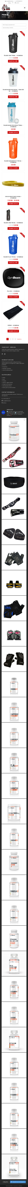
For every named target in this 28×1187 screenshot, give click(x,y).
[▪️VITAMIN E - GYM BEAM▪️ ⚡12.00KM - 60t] (14, 1116)
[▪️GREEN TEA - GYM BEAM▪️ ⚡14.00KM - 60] (14, 684)
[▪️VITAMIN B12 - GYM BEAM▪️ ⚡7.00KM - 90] (14, 1090)
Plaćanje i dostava (7, 368)
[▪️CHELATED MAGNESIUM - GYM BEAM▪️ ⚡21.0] (14, 1166)
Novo (4, 379)
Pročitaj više (13, 61)
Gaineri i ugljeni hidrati (8, 382)
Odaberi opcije (13, 132)
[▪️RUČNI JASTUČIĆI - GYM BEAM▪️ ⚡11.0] (14, 532)
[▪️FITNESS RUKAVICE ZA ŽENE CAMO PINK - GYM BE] (14, 633)
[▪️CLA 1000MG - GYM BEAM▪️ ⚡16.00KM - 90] (14, 760)
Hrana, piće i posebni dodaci (9, 387)
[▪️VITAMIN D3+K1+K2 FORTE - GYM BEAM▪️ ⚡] (14, 938)
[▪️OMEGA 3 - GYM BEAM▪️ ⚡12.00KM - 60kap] (14, 887)
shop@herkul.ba (9, 1)
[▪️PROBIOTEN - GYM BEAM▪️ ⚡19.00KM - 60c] (14, 913)
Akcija (4, 377)
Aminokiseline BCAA (7, 386)
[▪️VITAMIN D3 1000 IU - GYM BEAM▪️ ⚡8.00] (14, 1065)
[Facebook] (12, 2)
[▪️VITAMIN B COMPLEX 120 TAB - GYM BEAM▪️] (14, 989)
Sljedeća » (19, 339)
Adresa (4, 403)
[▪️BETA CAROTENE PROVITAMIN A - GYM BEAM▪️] (14, 963)
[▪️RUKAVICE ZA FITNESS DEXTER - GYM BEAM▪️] (14, 608)
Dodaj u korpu (13, 168)
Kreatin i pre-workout (7, 384)
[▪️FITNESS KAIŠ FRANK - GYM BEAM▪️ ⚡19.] (14, 481)
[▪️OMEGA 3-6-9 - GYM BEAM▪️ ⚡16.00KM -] (14, 836)
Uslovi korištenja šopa (7, 370)
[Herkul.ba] (6, 7)
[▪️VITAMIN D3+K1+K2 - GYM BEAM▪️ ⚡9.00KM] (14, 1039)
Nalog (9, 2)
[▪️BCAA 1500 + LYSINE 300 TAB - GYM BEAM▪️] (14, 811)
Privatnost (5, 366)
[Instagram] (5, 354)
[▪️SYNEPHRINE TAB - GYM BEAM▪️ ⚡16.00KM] (14, 735)
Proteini (4, 381)
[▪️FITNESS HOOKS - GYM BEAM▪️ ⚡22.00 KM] (14, 583)
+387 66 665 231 (19, 1)
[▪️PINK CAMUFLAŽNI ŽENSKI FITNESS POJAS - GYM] (14, 456)
